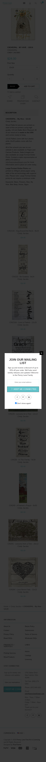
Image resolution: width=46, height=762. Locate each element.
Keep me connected (24, 389)
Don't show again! (24, 403)
